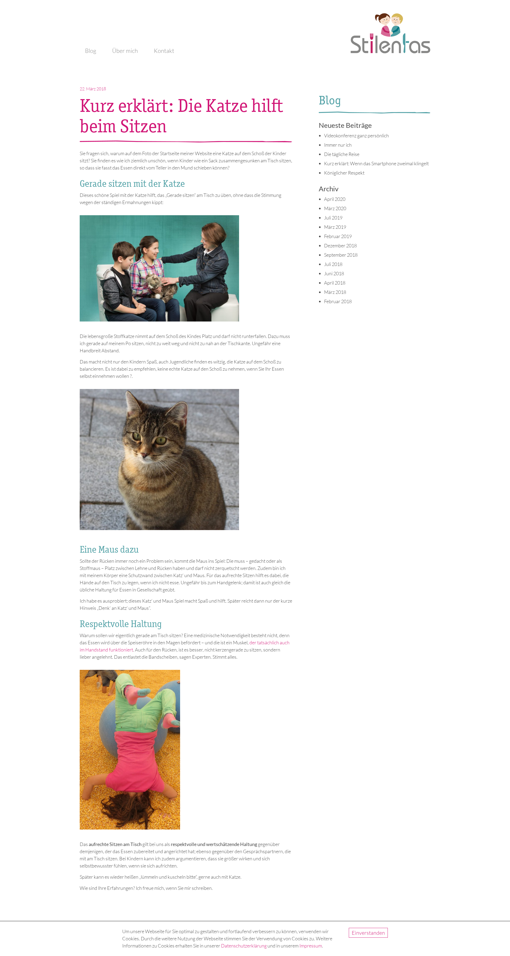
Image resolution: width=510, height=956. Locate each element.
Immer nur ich (338, 145)
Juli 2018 (333, 264)
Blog (90, 50)
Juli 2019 (333, 218)
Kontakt (164, 50)
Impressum (310, 946)
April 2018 (334, 283)
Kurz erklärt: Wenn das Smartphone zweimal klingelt (376, 163)
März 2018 (335, 292)
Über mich (125, 50)
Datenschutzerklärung (244, 946)
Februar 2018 (338, 301)
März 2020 (335, 208)
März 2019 (335, 227)
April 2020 (334, 199)
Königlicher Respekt (344, 173)
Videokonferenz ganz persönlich (356, 135)
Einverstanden (368, 932)
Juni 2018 (334, 273)
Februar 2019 (338, 236)
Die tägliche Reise (341, 154)
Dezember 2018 (340, 245)
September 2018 (341, 255)
